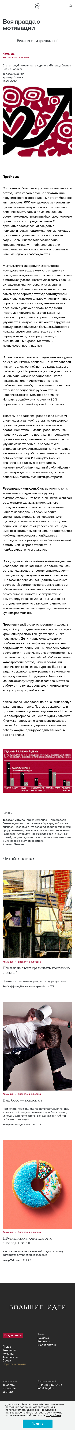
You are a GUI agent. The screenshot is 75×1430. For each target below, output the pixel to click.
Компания (9, 1350)
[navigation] (19, 1349)
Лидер (7, 1346)
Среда (7, 1360)
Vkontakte (9, 1388)
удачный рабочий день (51, 467)
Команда (8, 1353)
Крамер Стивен (13, 77)
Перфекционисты (14, 1364)
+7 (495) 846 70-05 (50, 1385)
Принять (38, 1423)
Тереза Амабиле (13, 74)
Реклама (43, 1338)
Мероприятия (47, 1345)
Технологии (10, 1357)
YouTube (8, 1392)
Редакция (44, 1341)
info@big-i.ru (46, 1388)
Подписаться (13, 1335)
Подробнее (53, 1415)
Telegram (9, 1385)
